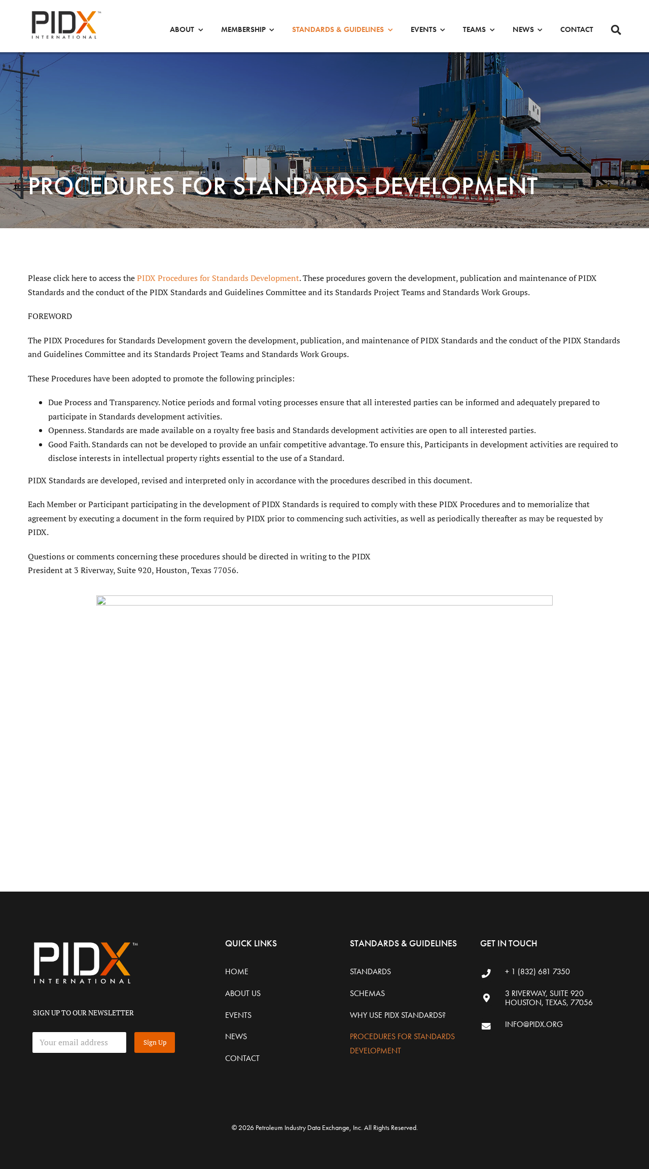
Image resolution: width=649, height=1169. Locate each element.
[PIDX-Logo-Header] (66, 11)
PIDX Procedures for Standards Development (218, 278)
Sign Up (154, 1042)
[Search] (616, 30)
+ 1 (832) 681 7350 (537, 971)
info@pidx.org (534, 1024)
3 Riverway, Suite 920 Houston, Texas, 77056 (549, 998)
